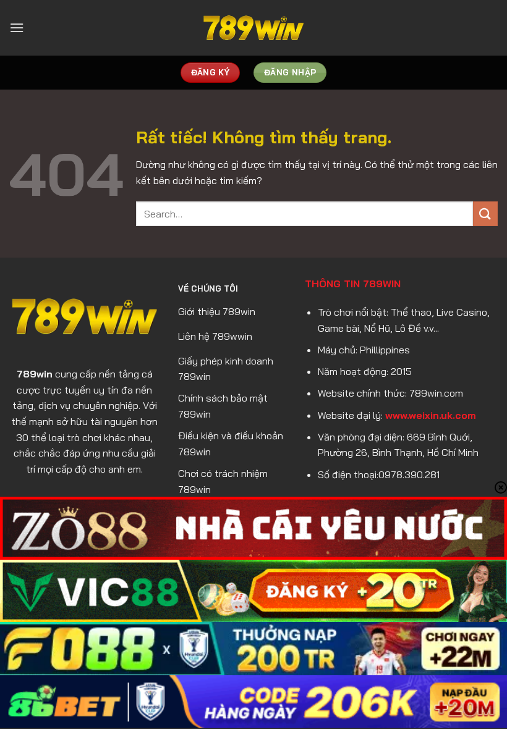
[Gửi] (485, 213)
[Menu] (16, 27)
